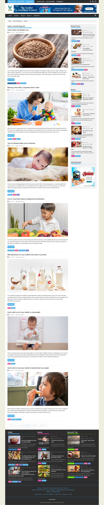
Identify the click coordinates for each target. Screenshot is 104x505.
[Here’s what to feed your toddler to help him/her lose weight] (37, 389)
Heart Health (14, 481)
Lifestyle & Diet (22, 250)
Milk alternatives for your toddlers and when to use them (27, 255)
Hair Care (44, 449)
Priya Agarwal (33, 436)
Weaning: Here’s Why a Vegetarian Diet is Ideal (23, 87)
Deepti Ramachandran (88, 60)
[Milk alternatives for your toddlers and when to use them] (37, 276)
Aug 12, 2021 (86, 126)
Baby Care (10, 138)
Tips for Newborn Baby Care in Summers (21, 143)
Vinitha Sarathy (87, 144)
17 (42, 425)
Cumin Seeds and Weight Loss (17, 30)
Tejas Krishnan (87, 32)
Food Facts (74, 41)
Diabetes (53, 490)
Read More (11, 79)
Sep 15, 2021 (86, 94)
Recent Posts (75, 26)
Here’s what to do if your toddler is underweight (23, 312)
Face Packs (53, 488)
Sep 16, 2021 (25, 436)
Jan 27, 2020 (86, 44)
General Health (11, 250)
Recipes (16, 15)
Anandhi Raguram (21, 32)
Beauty (29, 15)
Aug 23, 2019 (85, 452)
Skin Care (44, 480)
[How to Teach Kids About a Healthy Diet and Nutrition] (37, 220)
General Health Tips (12, 83)
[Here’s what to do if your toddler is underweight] (37, 333)
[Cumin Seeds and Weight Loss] (37, 51)
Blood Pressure (40, 490)
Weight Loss (23, 83)
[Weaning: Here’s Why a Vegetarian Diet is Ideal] (37, 108)
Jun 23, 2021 (86, 30)
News (10, 15)
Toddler (18, 138)
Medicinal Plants (56, 491)
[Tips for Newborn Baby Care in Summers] (37, 164)
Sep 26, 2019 (86, 58)
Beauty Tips (78, 106)
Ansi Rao (85, 95)
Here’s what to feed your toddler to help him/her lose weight (28, 368)
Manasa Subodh (87, 75)
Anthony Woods (87, 46)
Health (23, 15)
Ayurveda (36, 15)
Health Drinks (71, 490)
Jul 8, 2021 (86, 142)
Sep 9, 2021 (86, 109)
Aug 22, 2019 (86, 73)
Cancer (47, 490)
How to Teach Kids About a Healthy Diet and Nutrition (25, 199)
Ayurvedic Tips (72, 432)
